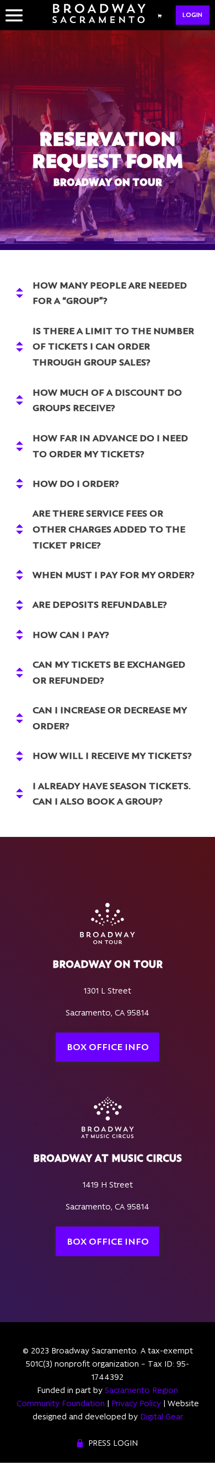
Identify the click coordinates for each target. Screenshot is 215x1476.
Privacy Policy (136, 1403)
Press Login (113, 1443)
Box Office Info (108, 1046)
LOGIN (192, 15)
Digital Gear (161, 1416)
